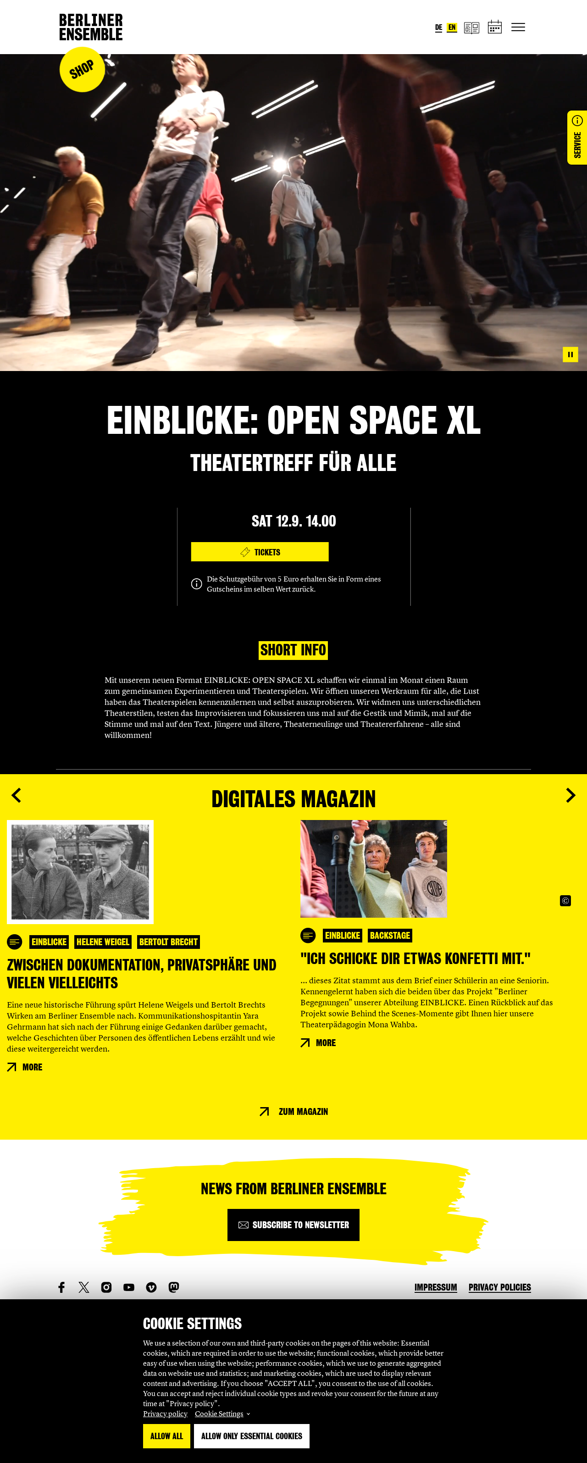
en (452, 27)
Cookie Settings (219, 1413)
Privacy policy (165, 1413)
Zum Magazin (303, 1111)
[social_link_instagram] (106, 1287)
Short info (293, 650)
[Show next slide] (571, 795)
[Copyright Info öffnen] (565, 900)
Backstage (390, 935)
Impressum (436, 1287)
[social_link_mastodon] (173, 1287)
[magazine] (471, 27)
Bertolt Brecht (168, 942)
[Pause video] (570, 354)
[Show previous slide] (16, 795)
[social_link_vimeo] (151, 1287)
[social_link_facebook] (61, 1287)
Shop (82, 69)
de (438, 27)
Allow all (166, 1436)
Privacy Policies (500, 1287)
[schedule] (495, 27)
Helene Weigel (103, 942)
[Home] (91, 27)
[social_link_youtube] (128, 1287)
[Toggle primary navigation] (518, 27)
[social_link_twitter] (83, 1287)
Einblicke (49, 942)
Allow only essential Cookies (251, 1436)
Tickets (267, 552)
